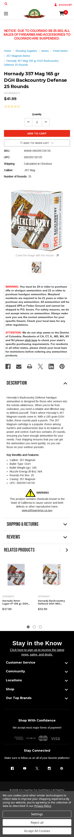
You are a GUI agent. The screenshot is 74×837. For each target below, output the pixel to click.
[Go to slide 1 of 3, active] (28, 626)
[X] (40, 366)
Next (66, 550)
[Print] (30, 366)
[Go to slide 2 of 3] (34, 626)
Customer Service (20, 662)
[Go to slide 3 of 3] (40, 626)
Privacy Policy (42, 806)
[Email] (19, 366)
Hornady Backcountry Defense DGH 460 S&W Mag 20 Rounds (51, 602)
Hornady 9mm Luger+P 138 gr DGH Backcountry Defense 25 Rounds (15, 602)
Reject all (37, 822)
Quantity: (37, 114)
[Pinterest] (62, 366)
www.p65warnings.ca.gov (37, 510)
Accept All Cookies (37, 831)
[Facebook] (8, 366)
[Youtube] (24, 768)
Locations (14, 680)
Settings (37, 814)
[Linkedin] (51, 366)
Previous (60, 550)
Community (15, 671)
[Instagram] (49, 768)
